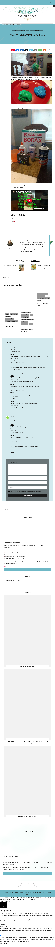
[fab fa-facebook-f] (3, 2)
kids (31, 324)
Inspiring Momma (14, 892)
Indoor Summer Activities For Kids (19, 348)
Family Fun (40, 293)
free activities (25, 317)
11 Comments (33, 39)
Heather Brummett (24, 39)
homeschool (25, 324)
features (8, 316)
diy (27, 30)
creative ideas (21, 30)
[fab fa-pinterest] (9, 2)
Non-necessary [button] (3, 934)
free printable (41, 296)
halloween (24, 321)
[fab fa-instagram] (7, 2)
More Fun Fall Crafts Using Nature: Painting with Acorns (27, 329)
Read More (27, 569)
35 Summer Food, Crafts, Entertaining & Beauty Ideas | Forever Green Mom (29, 395)
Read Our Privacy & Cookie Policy (28, 899)
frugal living (27, 739)
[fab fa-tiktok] (10, 2)
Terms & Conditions (27, 894)
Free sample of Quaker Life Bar (27, 666)
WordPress (49, 892)
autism (23, 312)
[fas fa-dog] (11, 2)
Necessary (3, 924)
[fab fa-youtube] (6, 2)
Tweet (14, 218)
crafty (14, 30)
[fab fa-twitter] (5, 2)
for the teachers (9, 318)
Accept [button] (18, 899)
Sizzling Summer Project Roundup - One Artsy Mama (23, 403)
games (39, 300)
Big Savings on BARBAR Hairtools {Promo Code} (27, 816)
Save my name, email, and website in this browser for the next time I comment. (25, 491)
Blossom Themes (38, 892)
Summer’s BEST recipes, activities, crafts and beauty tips (24, 386)
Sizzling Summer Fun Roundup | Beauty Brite (21, 437)
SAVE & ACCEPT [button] (4, 943)
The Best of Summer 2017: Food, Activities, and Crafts (24, 446)
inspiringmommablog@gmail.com (13, 580)
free (46, 293)
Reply (12, 354)
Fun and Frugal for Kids (36, 30)
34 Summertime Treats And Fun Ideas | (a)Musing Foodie (24, 378)
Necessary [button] (2, 922)
